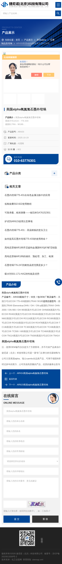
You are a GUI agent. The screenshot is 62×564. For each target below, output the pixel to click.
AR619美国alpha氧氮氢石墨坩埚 (32, 384)
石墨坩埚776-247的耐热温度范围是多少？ (26, 265)
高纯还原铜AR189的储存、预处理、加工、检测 (29, 256)
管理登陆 (27, 559)
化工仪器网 (17, 559)
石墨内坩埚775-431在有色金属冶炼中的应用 (27, 195)
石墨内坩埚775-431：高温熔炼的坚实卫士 (26, 230)
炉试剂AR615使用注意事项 (19, 221)
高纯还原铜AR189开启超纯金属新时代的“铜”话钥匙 (31, 247)
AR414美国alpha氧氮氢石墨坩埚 (32, 373)
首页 (18, 40)
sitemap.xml (37, 559)
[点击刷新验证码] (36, 504)
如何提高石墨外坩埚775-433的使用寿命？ (26, 239)
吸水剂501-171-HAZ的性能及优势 (22, 274)
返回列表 (13, 379)
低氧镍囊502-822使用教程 (18, 204)
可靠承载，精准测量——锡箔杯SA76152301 (27, 212)
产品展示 (28, 40)
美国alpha (41, 40)
